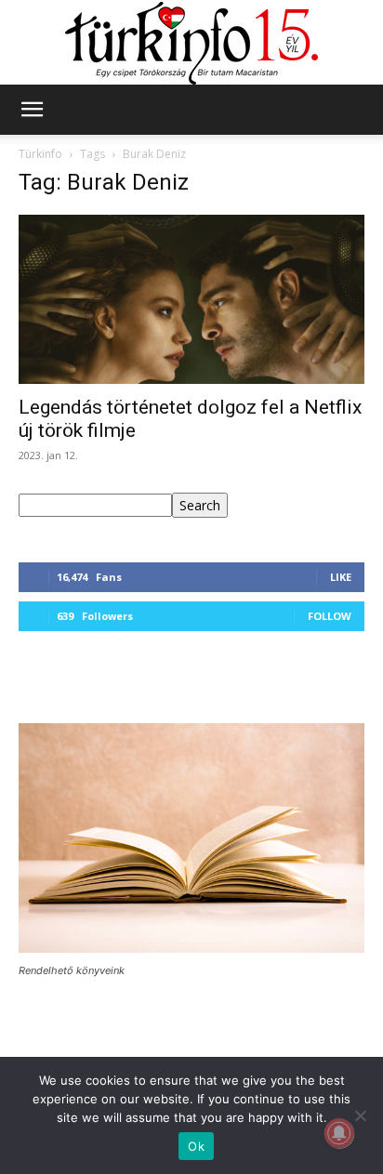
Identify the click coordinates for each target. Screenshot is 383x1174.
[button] (31, 110)
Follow (329, 616)
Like (340, 577)
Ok (196, 1146)
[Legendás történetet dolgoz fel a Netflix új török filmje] (191, 299)
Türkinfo (40, 154)
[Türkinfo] (191, 43)
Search (199, 505)
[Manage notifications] (339, 1133)
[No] (359, 1115)
